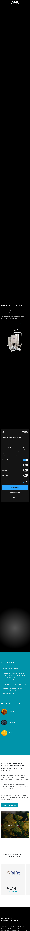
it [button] (27, 2)
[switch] (23, 465)
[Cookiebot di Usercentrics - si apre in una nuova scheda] (21, 432)
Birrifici (11, 711)
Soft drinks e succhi (15, 733)
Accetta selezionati (15, 492)
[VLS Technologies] (15, 2)
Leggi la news (8, 805)
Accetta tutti (15, 487)
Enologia (12, 722)
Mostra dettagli (20, 482)
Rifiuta (15, 498)
